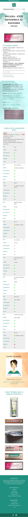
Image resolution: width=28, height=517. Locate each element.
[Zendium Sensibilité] (14, 451)
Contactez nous (14, 494)
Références (14, 491)
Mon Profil (14, 502)
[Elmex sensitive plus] (14, 459)
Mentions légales (14, 492)
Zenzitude (9, 375)
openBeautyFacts (18, 379)
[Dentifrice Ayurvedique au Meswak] (14, 423)
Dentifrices (10, 93)
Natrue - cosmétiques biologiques (13, 104)
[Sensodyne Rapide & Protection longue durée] (14, 443)
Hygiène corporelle (18, 93)
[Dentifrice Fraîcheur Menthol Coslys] (14, 416)
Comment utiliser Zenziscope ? (14, 505)
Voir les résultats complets (8, 76)
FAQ (14, 507)
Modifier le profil (14, 503)
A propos (14, 489)
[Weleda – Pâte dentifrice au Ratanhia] (14, 469)
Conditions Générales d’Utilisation (14, 496)
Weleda (8, 102)
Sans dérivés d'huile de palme (15, 97)
